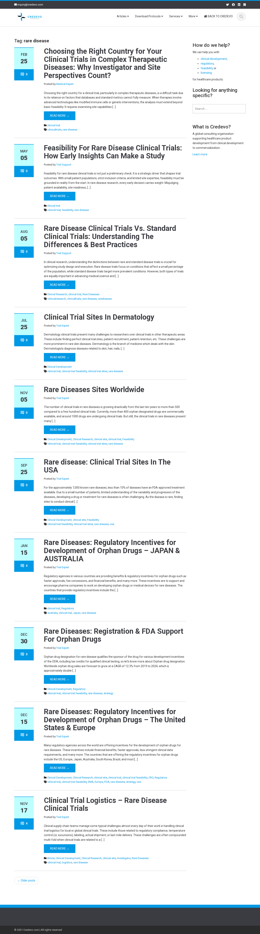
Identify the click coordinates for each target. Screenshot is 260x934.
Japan (76, 612)
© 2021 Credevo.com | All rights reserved (38, 929)
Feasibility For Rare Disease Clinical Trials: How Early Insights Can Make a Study (113, 152)
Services (175, 16)
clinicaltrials (55, 129)
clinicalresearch (57, 298)
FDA (106, 781)
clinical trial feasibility (74, 371)
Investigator (124, 858)
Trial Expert (62, 325)
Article (51, 858)
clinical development (214, 58)
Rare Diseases (90, 294)
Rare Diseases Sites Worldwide (94, 389)
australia (53, 612)
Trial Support (63, 164)
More (192, 16)
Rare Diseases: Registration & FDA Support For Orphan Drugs (113, 635)
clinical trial (53, 125)
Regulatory (67, 608)
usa (112, 524)
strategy (108, 693)
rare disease (70, 129)
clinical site (100, 439)
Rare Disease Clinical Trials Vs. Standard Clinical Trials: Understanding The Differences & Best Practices (110, 236)
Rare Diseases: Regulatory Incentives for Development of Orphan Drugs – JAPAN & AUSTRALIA (112, 550)
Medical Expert (65, 84)
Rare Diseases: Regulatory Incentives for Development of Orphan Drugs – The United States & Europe (114, 719)
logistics (67, 862)
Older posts (26, 880)
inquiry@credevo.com (30, 4)
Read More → (59, 115)
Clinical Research (57, 294)
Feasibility (128, 439)
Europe (99, 781)
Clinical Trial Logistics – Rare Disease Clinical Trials (105, 804)
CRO (150, 777)
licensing (206, 72)
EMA (90, 781)
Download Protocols (148, 16)
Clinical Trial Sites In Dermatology (99, 317)
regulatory (207, 63)
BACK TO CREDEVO (220, 16)
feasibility (67, 210)
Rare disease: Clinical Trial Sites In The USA (107, 466)
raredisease (105, 298)
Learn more (200, 154)
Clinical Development (59, 366)
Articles (122, 16)
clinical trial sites (97, 371)
